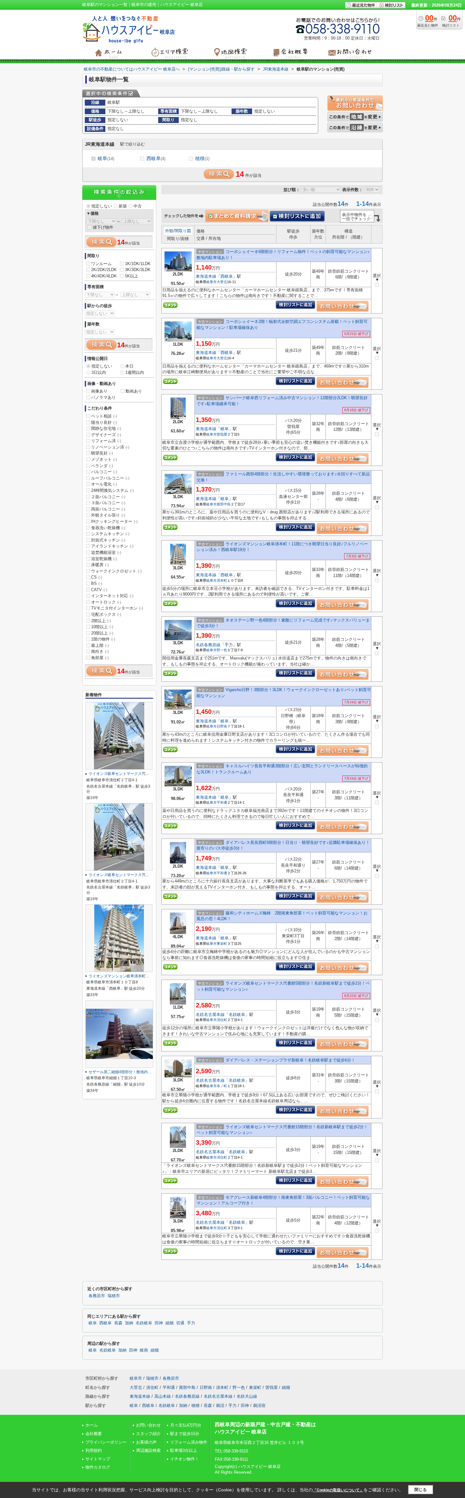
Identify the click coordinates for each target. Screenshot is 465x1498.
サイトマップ (97, 1459)
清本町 (222, 580)
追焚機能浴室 (106, 552)
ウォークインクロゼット (116, 571)
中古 (137, 206)
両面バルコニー (108, 509)
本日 (129, 366)
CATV (99, 589)
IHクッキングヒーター (114, 521)
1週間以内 (134, 372)
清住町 (222, 1020)
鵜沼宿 (259, 1405)
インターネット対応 (112, 595)
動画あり (134, 391)
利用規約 (93, 1450)
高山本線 (162, 1396)
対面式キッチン (108, 540)
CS (96, 577)
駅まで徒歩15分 (184, 1433)
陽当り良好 (104, 422)
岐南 (144, 1350)
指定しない (101, 206)
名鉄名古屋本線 (210, 1014)
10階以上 (102, 626)
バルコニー (104, 471)
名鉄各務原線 (208, 644)
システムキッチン (110, 533)
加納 (129, 1323)
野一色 (222, 650)
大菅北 (222, 282)
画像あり (99, 391)
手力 (229, 644)
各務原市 (97, 1296)
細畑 (169, 1323)
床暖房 (100, 564)
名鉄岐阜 (237, 1014)
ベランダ (102, 465)
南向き (100, 651)
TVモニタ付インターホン (117, 608)
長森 (118, 1323)
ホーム (91, 1425)
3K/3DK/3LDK (138, 269)
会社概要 (93, 1433)
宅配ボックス (106, 614)
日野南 (222, 726)
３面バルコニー (108, 502)
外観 (169, 230)
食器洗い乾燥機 (108, 527)
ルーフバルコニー (110, 478)
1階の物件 (103, 639)
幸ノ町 (222, 1086)
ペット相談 (104, 416)
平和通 (222, 802)
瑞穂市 (114, 1296)
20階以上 (102, 633)
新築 (123, 206)
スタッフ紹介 (148, 1433)
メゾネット (104, 459)
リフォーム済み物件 (188, 1442)
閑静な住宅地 (106, 428)
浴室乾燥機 (104, 558)
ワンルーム (101, 263)
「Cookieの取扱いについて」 (338, 1490)
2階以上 (101, 620)
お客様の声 (146, 1442)
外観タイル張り (108, 515)
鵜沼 (220, 1405)
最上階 (100, 645)
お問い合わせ (148, 1425)
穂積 (202, 158)
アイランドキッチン (112, 546)
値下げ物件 (103, 227)
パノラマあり (103, 397)
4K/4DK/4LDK (104, 276)
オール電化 (104, 484)
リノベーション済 (110, 447)
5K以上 (131, 276)
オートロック (106, 602)
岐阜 (106, 158)
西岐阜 (155, 158)
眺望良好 (102, 453)
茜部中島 (224, 504)
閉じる (420, 1489)
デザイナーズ (106, 434)
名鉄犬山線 (247, 1396)
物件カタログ (97, 1467)
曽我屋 (222, 434)
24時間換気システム (112, 490)
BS (96, 583)
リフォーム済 (106, 440)
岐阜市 (211, 282)
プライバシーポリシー (106, 1442)
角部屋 (100, 657)
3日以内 (98, 372)
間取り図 (183, 230)
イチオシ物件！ (184, 1459)
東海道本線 (206, 276)
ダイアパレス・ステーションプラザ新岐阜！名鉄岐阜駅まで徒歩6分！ (290, 1060)
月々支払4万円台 (185, 1425)
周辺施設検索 (148, 1450)
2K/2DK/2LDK (104, 269)
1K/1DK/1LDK (138, 263)
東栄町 (222, 943)
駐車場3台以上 (183, 1450)
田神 (159, 1323)
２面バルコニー (108, 496)
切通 (180, 1323)
